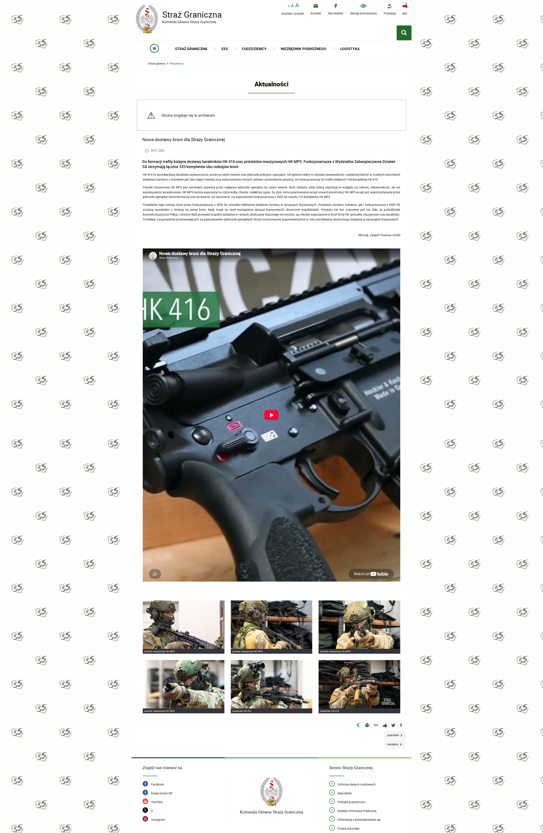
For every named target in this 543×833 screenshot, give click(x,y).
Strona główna (156, 63)
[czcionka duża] (297, 6)
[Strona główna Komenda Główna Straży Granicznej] (271, 791)
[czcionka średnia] (292, 6)
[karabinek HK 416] (271, 686)
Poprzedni (392, 734)
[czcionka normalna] (289, 6)
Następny (391, 743)
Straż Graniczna (179, 14)
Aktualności (177, 63)
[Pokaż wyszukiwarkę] (404, 32)
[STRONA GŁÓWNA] (154, 48)
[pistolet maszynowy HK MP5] (183, 627)
